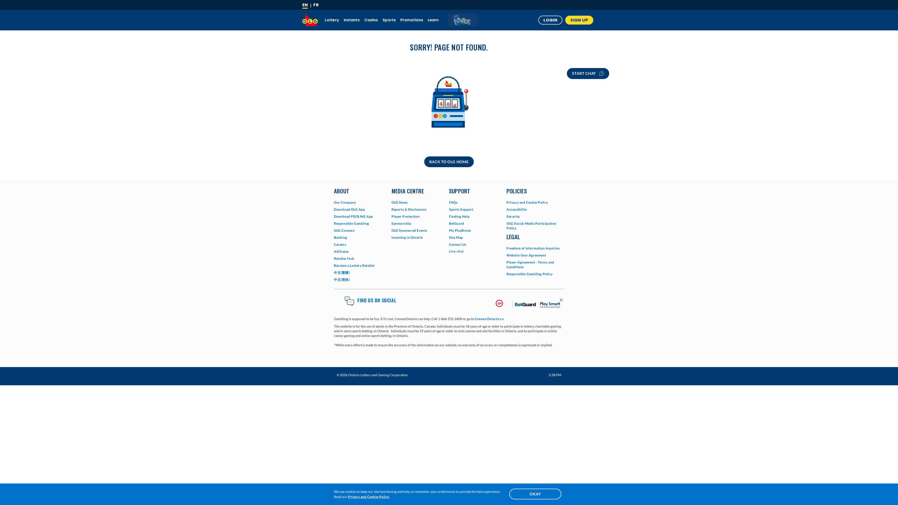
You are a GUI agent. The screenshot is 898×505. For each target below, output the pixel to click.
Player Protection (405, 216)
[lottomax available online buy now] (462, 20)
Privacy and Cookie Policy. (369, 497)
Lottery (332, 20)
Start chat (584, 73)
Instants (352, 20)
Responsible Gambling (351, 223)
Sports (389, 20)
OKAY (535, 494)
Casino (371, 20)
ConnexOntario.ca (489, 319)
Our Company (345, 202)
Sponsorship (401, 223)
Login (550, 20)
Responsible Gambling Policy (529, 274)
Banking (340, 237)
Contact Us (457, 244)
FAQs (453, 202)
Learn (433, 20)
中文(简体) (342, 279)
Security (513, 216)
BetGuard (456, 223)
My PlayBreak (460, 230)
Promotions (411, 20)
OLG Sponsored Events (409, 230)
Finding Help (459, 216)
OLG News (399, 202)
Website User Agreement (526, 255)
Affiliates (341, 251)
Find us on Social (376, 300)
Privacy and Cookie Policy (527, 202)
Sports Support (461, 209)
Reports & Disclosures (409, 209)
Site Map (456, 237)
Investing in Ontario (407, 237)
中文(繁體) (342, 272)
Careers (340, 244)
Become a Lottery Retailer (354, 265)
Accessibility (517, 209)
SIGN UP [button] (579, 20)
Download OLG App (349, 209)
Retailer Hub (344, 258)
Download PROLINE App (353, 216)
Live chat (456, 251)
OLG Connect (344, 230)
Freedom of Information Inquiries (533, 248)
